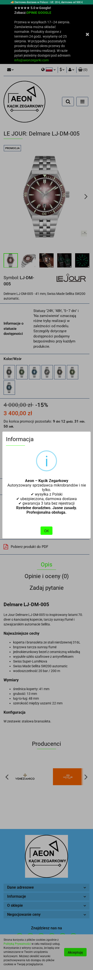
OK (46, 530)
